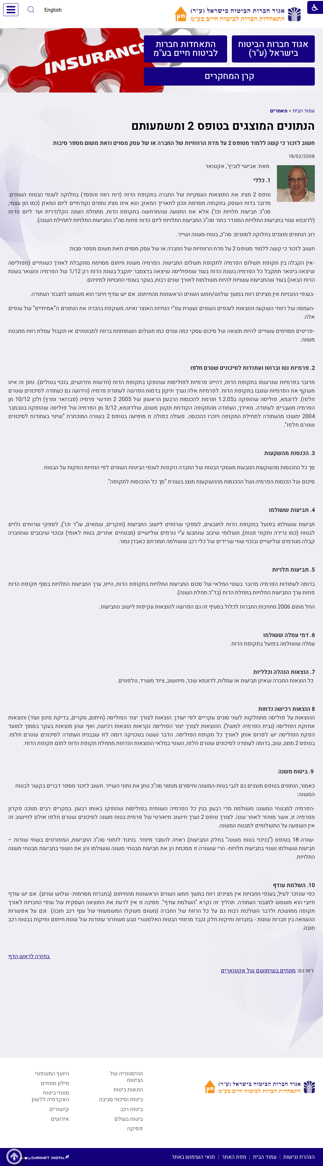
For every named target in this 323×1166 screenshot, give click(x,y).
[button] (31, 9)
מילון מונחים (55, 1083)
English (53, 10)
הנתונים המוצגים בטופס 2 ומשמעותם (223, 126)
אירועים (60, 1119)
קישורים (59, 1109)
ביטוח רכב (131, 1109)
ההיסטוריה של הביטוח (126, 1077)
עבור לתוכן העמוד (161, 6)
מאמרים (278, 111)
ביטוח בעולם (128, 1119)
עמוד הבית (304, 111)
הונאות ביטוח (128, 1089)
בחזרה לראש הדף (29, 956)
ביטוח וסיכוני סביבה (121, 1099)
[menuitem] (273, 49)
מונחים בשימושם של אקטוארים (258, 970)
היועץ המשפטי (52, 1073)
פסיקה (135, 1128)
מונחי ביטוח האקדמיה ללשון (50, 1096)
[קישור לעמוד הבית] (237, 14)
